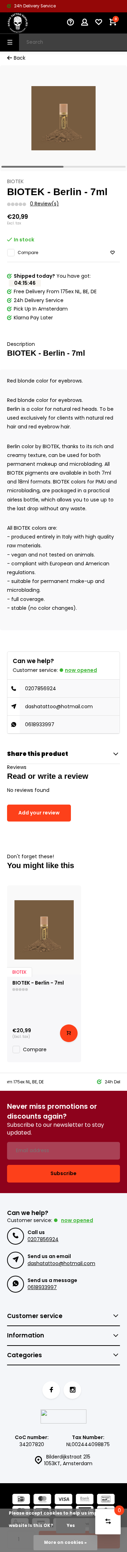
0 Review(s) (44, 203)
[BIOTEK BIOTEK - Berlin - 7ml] (44, 929)
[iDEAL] (21, 1500)
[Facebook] (51, 1390)
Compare (28, 252)
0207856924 (40, 688)
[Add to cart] (69, 1033)
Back (19, 58)
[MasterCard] (42, 1500)
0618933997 (39, 724)
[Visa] (63, 1500)
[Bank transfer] (84, 1500)
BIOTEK (15, 181)
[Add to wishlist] (112, 253)
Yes (71, 1525)
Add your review (39, 812)
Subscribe (63, 1173)
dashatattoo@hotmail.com (59, 706)
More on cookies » (65, 1542)
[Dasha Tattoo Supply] (28, 23)
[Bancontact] (106, 1500)
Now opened (81, 670)
